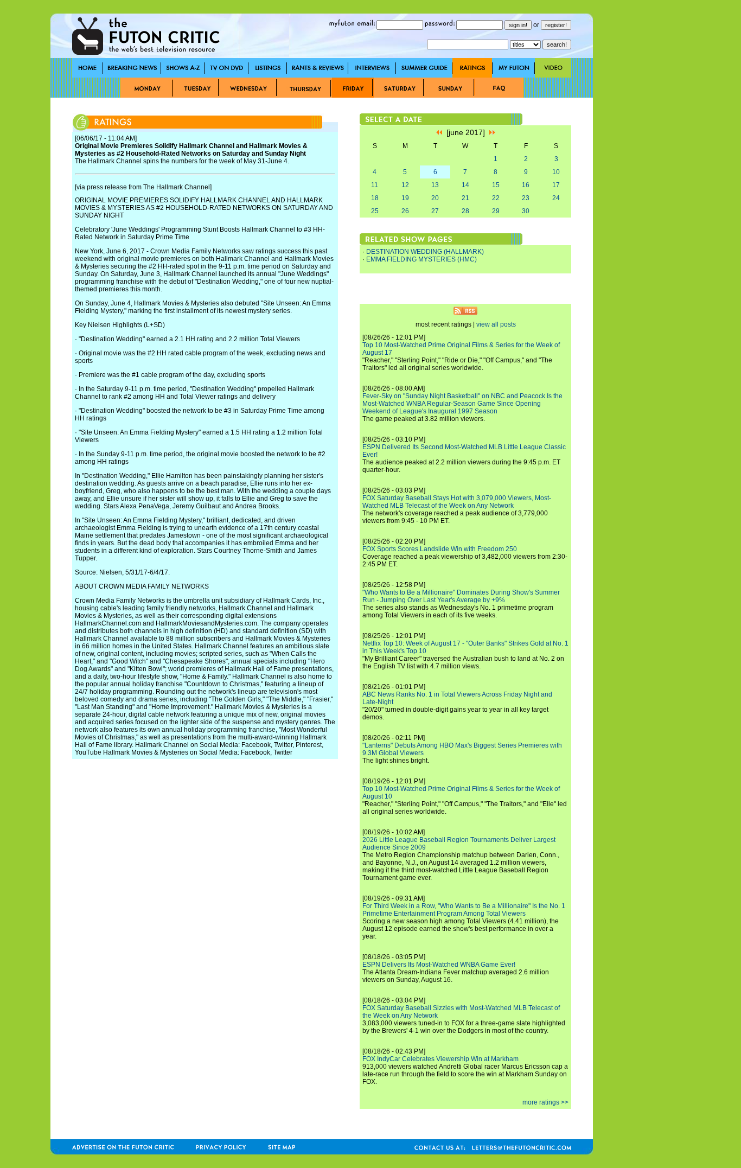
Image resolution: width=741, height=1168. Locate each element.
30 (525, 211)
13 (435, 185)
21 (465, 198)
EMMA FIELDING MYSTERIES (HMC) (421, 259)
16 (525, 185)
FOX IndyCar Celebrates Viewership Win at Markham (440, 1059)
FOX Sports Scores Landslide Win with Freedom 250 (439, 549)
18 (375, 198)
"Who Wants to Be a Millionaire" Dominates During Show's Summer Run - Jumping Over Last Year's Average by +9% (461, 596)
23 (525, 198)
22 (496, 198)
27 (435, 211)
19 (405, 198)
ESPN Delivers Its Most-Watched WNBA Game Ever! (438, 964)
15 (496, 185)
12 (405, 185)
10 (556, 172)
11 (374, 185)
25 (375, 211)
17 (556, 185)
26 (405, 211)
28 (465, 211)
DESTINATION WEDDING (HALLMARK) (425, 252)
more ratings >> (545, 1102)
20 (435, 198)
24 (556, 198)
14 (465, 185)
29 (496, 211)
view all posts (496, 324)
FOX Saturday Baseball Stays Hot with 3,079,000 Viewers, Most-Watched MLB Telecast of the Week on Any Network (456, 501)
